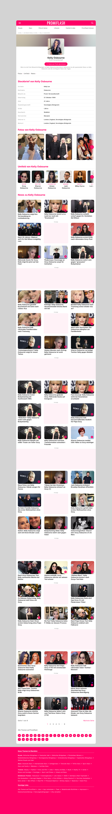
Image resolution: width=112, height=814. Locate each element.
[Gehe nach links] (20, 147)
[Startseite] (56, 23)
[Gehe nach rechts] (92, 147)
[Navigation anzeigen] (19, 23)
